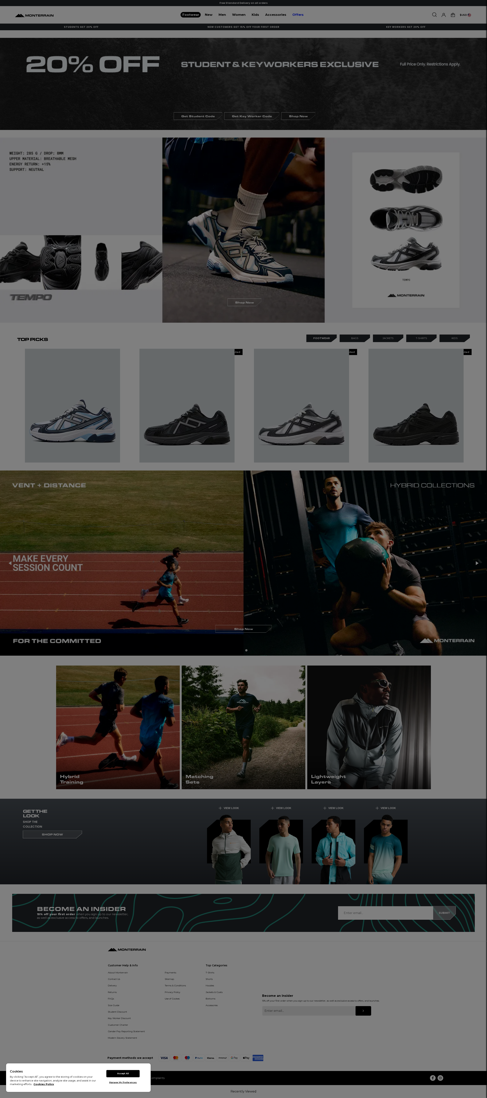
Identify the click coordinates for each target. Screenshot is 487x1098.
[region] (78, 1077)
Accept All (123, 1073)
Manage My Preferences (123, 1082)
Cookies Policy (43, 1084)
